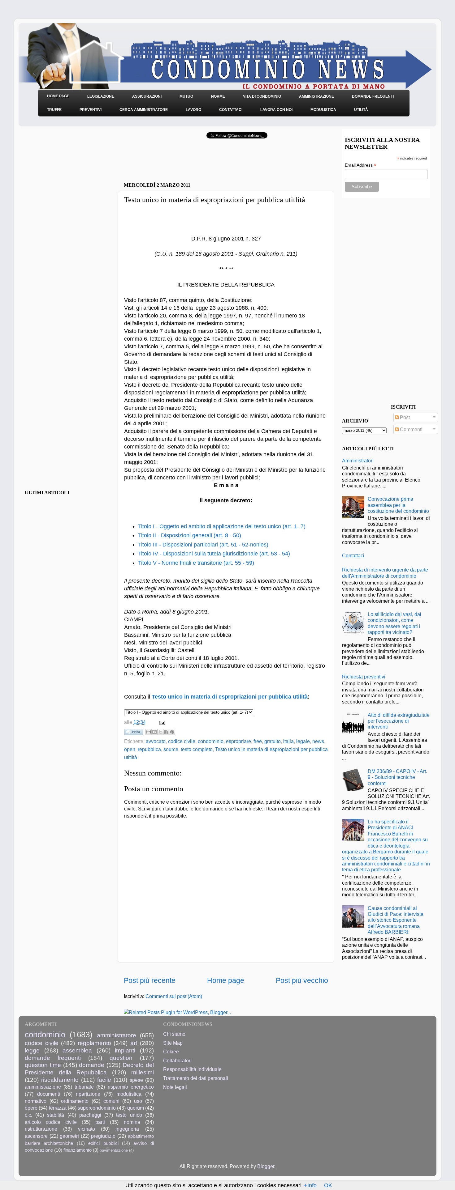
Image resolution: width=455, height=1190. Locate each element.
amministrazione (43, 1087)
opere (31, 1108)
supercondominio (97, 1108)
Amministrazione (316, 96)
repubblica (149, 749)
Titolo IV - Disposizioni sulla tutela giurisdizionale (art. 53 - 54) (214, 553)
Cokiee (171, 1051)
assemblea (77, 1050)
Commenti (410, 429)
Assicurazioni (147, 96)
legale (303, 741)
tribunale (84, 1087)
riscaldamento (60, 1079)
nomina (132, 1122)
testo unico (129, 1115)
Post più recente (150, 980)
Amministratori (358, 460)
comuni (111, 1101)
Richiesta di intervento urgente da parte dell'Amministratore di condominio (385, 572)
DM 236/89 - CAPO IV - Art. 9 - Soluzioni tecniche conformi (397, 777)
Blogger (265, 1166)
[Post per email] (161, 722)
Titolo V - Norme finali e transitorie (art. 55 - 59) (196, 563)
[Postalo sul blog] (154, 732)
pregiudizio (103, 1136)
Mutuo (186, 96)
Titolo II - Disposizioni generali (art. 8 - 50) (189, 535)
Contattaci (230, 110)
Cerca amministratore (143, 110)
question (121, 1057)
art (133, 1042)
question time (43, 1064)
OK (328, 1185)
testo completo (197, 749)
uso (138, 1101)
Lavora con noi (276, 110)
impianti (125, 1050)
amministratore (116, 1035)
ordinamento (75, 1101)
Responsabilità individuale (192, 1069)
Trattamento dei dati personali (195, 1078)
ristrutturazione (41, 1129)
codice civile (181, 741)
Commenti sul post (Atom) (173, 996)
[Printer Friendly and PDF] (133, 733)
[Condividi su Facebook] (166, 732)
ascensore (36, 1136)
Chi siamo (174, 1034)
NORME (218, 96)
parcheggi (90, 1115)
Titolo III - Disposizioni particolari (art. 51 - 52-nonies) (203, 545)
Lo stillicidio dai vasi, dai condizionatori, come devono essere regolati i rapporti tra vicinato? (394, 623)
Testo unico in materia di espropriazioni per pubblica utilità (230, 697)
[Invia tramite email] (148, 732)
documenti (48, 1094)
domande (91, 1064)
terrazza (58, 1108)
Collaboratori (177, 1060)
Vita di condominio (262, 96)
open (129, 749)
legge (32, 1050)
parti (100, 1122)
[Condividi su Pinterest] (172, 732)
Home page (225, 980)
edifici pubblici (103, 1143)
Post (404, 417)
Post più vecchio (302, 980)
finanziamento (77, 1150)
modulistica (128, 1094)
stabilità (55, 1115)
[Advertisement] (196, 162)
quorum (135, 1108)
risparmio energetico (131, 1087)
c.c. (28, 1115)
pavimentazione (114, 1150)
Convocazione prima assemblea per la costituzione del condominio (398, 505)
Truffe (54, 110)
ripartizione (88, 1094)
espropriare (238, 741)
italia (288, 741)
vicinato (86, 1129)
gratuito (272, 741)
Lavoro (193, 110)
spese (136, 1080)
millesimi (142, 1072)
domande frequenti (53, 1057)
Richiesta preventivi (363, 676)
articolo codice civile (51, 1122)
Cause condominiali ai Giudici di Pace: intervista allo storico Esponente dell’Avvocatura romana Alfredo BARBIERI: (395, 920)
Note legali (175, 1087)
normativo (35, 1101)
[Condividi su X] (160, 732)
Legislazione (100, 96)
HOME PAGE (58, 96)
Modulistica (323, 110)
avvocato (156, 741)
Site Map (173, 1043)
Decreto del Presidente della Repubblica (89, 1068)
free (258, 741)
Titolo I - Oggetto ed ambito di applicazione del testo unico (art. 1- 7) (222, 526)
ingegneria (127, 1129)
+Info (310, 1185)
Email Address (360, 165)
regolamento (94, 1042)
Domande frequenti (373, 96)
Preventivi (91, 110)
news (318, 741)
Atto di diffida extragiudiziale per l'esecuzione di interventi (399, 721)
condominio (210, 741)
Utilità (361, 110)
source (170, 749)
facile (104, 1079)
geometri (69, 1136)
